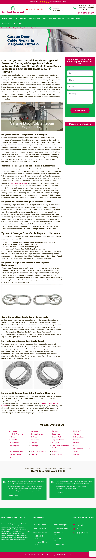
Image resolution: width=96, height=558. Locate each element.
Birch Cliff (77, 431)
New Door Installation (74, 18)
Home (4, 18)
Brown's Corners (37, 434)
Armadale (34, 431)
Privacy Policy (58, 544)
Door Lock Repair (40, 528)
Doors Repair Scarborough (47, 555)
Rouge (75, 446)
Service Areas (7, 24)
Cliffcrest (12, 437)
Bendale (55, 431)
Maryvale (55, 443)
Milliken (76, 443)
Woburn (12, 457)
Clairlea (76, 434)
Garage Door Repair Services (53, 18)
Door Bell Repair (39, 525)
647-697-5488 (86, 12)
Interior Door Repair (61, 528)
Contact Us (18, 24)
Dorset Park (56, 437)
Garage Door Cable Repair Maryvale (29, 28)
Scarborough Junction (17, 451)
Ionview (76, 440)
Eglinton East (78, 437)
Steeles (55, 451)
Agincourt (13, 431)
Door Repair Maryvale (12, 28)
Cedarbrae (56, 434)
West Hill (34, 454)
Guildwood (35, 440)
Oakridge (34, 446)
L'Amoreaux (14, 443)
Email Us (80, 529)
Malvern (34, 443)
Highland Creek (58, 440)
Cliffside (34, 437)
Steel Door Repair (40, 532)
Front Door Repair (60, 525)
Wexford (76, 454)
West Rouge (57, 454)
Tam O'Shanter (15, 454)
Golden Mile (13, 440)
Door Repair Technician (17, 18)
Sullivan (76, 451)
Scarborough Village (38, 451)
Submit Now (80, 110)
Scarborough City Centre (82, 448)
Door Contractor (34, 18)
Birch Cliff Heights (16, 434)
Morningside (14, 446)
